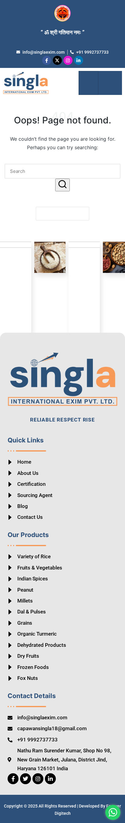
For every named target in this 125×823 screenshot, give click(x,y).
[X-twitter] (57, 60)
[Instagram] (68, 60)
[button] (110, 83)
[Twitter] (25, 778)
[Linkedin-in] (78, 60)
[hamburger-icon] (88, 83)
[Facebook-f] (46, 60)
